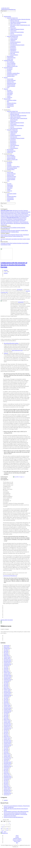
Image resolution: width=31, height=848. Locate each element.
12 (2, 826)
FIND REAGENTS (7, 16)
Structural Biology (14, 54)
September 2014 (7, 766)
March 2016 (6, 753)
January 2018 (7, 722)
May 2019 (6, 701)
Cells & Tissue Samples (15, 23)
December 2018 (7, 708)
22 (7, 828)
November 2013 (7, 776)
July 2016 (6, 747)
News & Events (7, 98)
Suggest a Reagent (11, 64)
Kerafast (6, 270)
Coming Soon (10, 59)
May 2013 (6, 783)
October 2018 (7, 709)
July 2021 (6, 666)
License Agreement (11, 80)
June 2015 (6, 760)
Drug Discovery (13, 43)
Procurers (9, 71)
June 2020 (6, 684)
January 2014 (7, 774)
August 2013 (6, 779)
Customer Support (7, 170)
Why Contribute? (10, 62)
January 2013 (7, 789)
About (17, 835)
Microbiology (13, 47)
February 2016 (7, 754)
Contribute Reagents (8, 60)
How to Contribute (11, 63)
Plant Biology (13, 50)
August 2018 (6, 712)
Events (8, 107)
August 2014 (6, 767)
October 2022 (7, 648)
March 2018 (6, 719)
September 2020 (7, 679)
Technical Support (11, 84)
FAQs (8, 87)
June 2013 (6, 781)
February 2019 (7, 705)
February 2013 (7, 787)
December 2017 (7, 723)
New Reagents (10, 56)
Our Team (9, 90)
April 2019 (6, 702)
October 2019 (7, 693)
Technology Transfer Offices (13, 73)
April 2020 (6, 686)
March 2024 (6, 647)
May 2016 (6, 750)
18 (1, 828)
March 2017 (6, 736)
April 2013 (6, 784)
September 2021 (7, 664)
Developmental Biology (15, 42)
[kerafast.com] (4, 833)
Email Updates (10, 104)
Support (5, 77)
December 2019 (7, 692)
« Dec (2, 831)
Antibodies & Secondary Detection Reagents (20, 19)
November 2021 (7, 661)
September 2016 (7, 745)
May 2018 (6, 716)
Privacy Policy (17, 841)
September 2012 (7, 793)
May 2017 (6, 733)
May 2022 (6, 652)
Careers (8, 96)
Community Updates (11, 100)
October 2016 (7, 743)
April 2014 (6, 772)
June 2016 (6, 749)
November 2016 (7, 742)
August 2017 (6, 729)
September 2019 (7, 695)
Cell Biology (12, 40)
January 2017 (7, 739)
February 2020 (7, 689)
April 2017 (6, 735)
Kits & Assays (13, 27)
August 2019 (6, 696)
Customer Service (17, 838)
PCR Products (13, 30)
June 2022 (6, 651)
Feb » (5, 831)
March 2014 (6, 773)
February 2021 (7, 672)
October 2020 (7, 678)
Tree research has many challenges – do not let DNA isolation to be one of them (15, 815)
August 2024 (6, 645)
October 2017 (7, 726)
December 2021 (7, 659)
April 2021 (6, 669)
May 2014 (6, 770)
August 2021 (6, 665)
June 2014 (6, 769)
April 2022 (6, 654)
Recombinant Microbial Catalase (11, 343)
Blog (8, 101)
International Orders (11, 83)
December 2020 (7, 675)
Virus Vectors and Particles (16, 35)
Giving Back (9, 94)
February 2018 (7, 720)
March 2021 (6, 671)
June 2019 (6, 699)
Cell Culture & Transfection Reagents (18, 22)
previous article (4, 619)
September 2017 (7, 728)
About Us (6, 89)
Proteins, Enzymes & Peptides (17, 32)
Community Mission (8, 67)
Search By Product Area (12, 129)
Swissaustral (21, 302)
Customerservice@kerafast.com (8, 9)
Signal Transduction (14, 52)
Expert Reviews (10, 106)
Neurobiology (13, 49)
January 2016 (7, 756)
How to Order (10, 79)
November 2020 (7, 676)
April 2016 (6, 752)
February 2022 (7, 657)
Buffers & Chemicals (14, 20)
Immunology (13, 46)
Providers (9, 70)
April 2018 (6, 718)
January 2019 (7, 706)
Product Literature (11, 86)
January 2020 (7, 691)
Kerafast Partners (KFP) (12, 74)
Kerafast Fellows (10, 76)
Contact (17, 837)
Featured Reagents (11, 57)
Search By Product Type (12, 18)
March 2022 (6, 655)
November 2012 (7, 790)
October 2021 (7, 662)
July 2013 (6, 780)
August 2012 (6, 794)
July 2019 (6, 698)
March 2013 (6, 786)
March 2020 (6, 688)
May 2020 (6, 685)
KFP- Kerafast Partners (12, 168)
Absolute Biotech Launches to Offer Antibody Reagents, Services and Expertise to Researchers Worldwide (16, 812)
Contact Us (9, 97)
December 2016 (7, 740)
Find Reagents (4, 209)
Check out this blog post (17, 350)
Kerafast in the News (11, 103)
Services (12, 33)
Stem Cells (12, 53)
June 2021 (6, 668)
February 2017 (7, 737)
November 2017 (7, 725)
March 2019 (6, 703)
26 (2, 830)
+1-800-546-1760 (5, 8)
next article (10, 619)
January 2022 (7, 658)
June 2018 (6, 715)
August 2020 (6, 681)
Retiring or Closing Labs (12, 66)
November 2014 (7, 763)
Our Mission (9, 69)
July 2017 (6, 730)
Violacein (6, 353)
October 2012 (7, 791)
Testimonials (10, 91)
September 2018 (7, 710)
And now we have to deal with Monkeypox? (13, 817)
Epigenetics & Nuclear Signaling (17, 45)
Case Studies (10, 93)
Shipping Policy (10, 81)
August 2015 (6, 759)
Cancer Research (14, 37)
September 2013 (7, 777)
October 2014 (7, 764)
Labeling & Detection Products (17, 29)
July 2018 (6, 713)
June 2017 (6, 732)
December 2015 (7, 757)
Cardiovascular (13, 39)
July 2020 (6, 682)
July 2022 (6, 649)
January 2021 (7, 674)
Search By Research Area (12, 36)
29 (7, 830)
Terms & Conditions (17, 840)
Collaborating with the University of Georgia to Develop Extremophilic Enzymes (14, 265)
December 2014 (7, 762)
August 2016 (6, 746)
